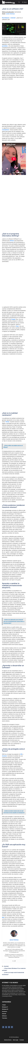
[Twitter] (13, 961)
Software (4, 1016)
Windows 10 (5, 1009)
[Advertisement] (14, 96)
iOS (21, 754)
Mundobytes (5, 17)
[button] (19, 2)
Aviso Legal (15, 1039)
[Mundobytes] (8, 2)
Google (13, 319)
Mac (3, 917)
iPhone (12, 240)
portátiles (5, 46)
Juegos (4, 1004)
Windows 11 (5, 1007)
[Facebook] (15, 961)
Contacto (22, 1039)
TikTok (7, 421)
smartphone (5, 129)
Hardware (4, 1011)
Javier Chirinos (10, 13)
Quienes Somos (7, 1039)
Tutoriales (4, 1018)
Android (13, 17)
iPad (17, 326)
